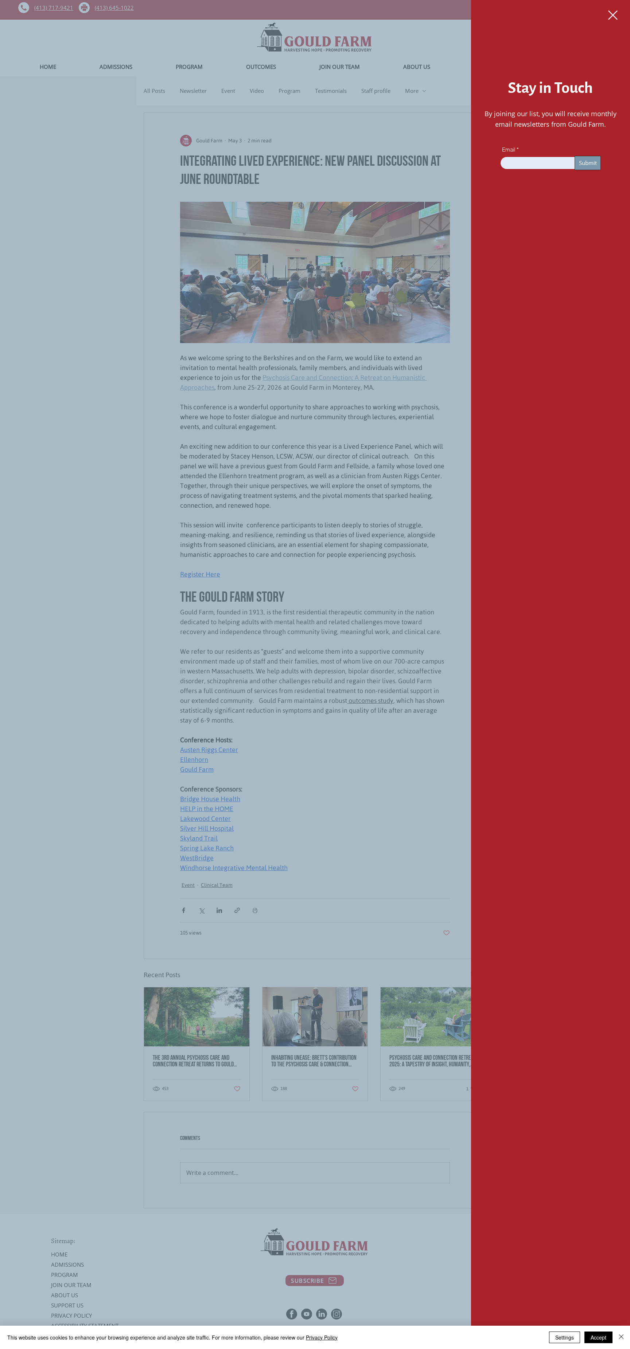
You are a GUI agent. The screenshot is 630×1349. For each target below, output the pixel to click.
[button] (613, 15)
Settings (564, 1337)
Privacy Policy (322, 1337)
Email (508, 149)
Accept (598, 1337)
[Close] (621, 1337)
